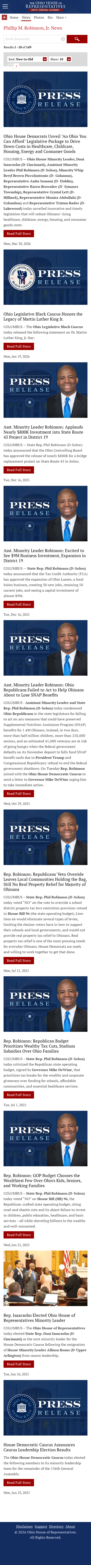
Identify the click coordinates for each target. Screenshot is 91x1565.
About (70, 1526)
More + (61, 17)
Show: (56, 59)
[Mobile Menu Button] (5, 7)
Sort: (21, 59)
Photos (39, 17)
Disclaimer (24, 1526)
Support (41, 1526)
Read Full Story (19, 233)
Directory (56, 1526)
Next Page (16, 66)
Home (14, 17)
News (26, 17)
